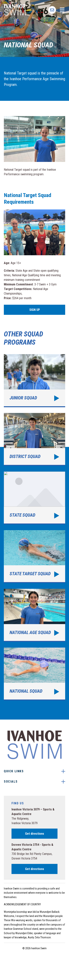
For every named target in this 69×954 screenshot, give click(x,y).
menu (62, 10)
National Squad (34, 674)
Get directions (34, 833)
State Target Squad (34, 556)
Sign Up (34, 310)
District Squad (34, 439)
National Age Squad (34, 615)
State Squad (34, 498)
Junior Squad (34, 380)
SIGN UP (52, 10)
